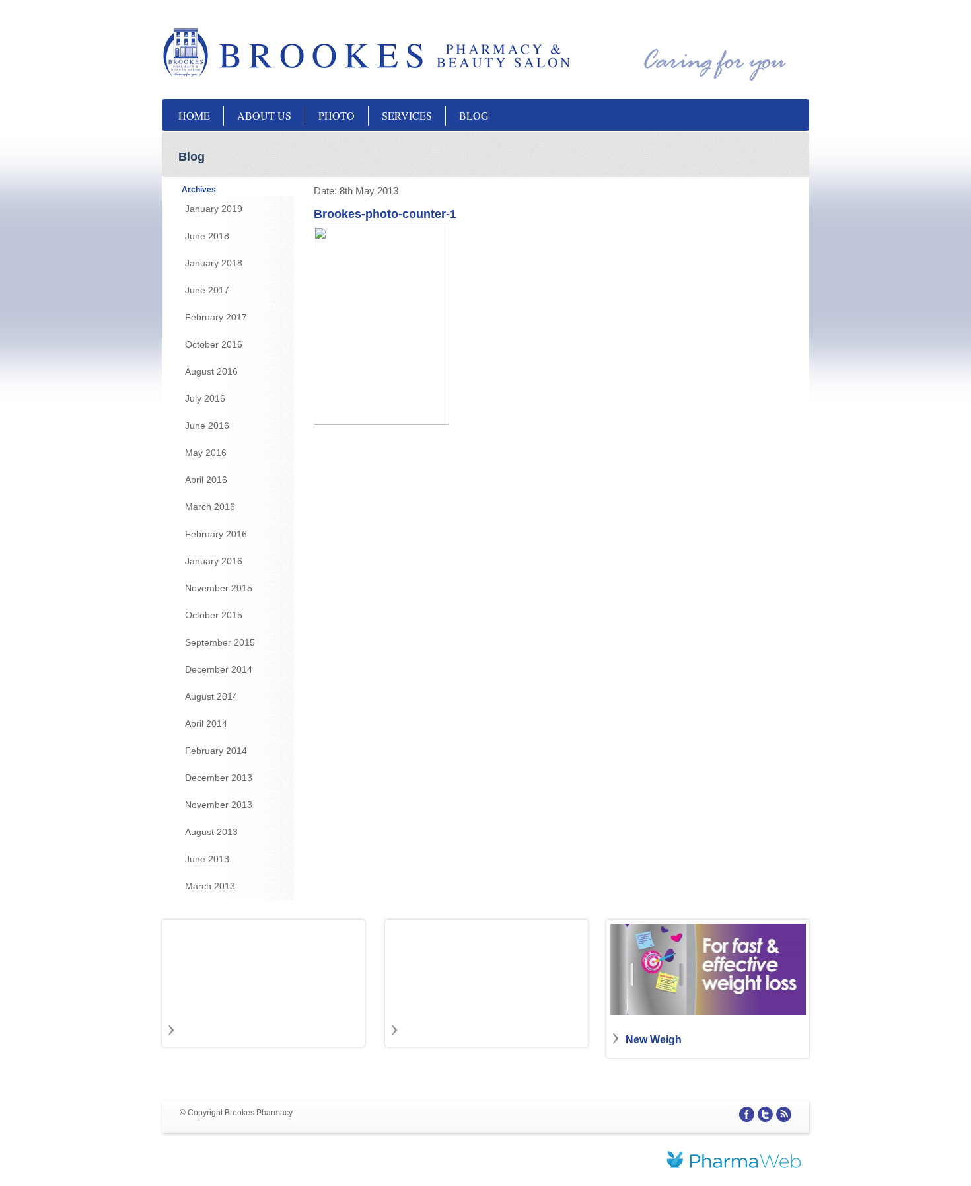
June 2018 (207, 236)
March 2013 (210, 886)
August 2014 (211, 696)
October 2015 (213, 615)
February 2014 (216, 750)
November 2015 (218, 588)
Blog (474, 115)
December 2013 (218, 777)
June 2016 (207, 425)
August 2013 (211, 832)
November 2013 (218, 804)
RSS (783, 1114)
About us (264, 115)
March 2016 (210, 506)
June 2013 (207, 859)
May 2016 (206, 452)
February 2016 (216, 534)
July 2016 (205, 398)
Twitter (765, 1114)
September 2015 (220, 642)
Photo (336, 115)
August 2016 (211, 371)
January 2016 (213, 561)
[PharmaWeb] (733, 1161)
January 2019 (213, 209)
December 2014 (218, 669)
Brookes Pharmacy (294, 52)
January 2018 (213, 263)
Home (194, 115)
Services (407, 115)
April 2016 (206, 479)
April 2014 (206, 723)
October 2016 (213, 344)
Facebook (746, 1114)
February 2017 (216, 317)
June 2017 (207, 290)
